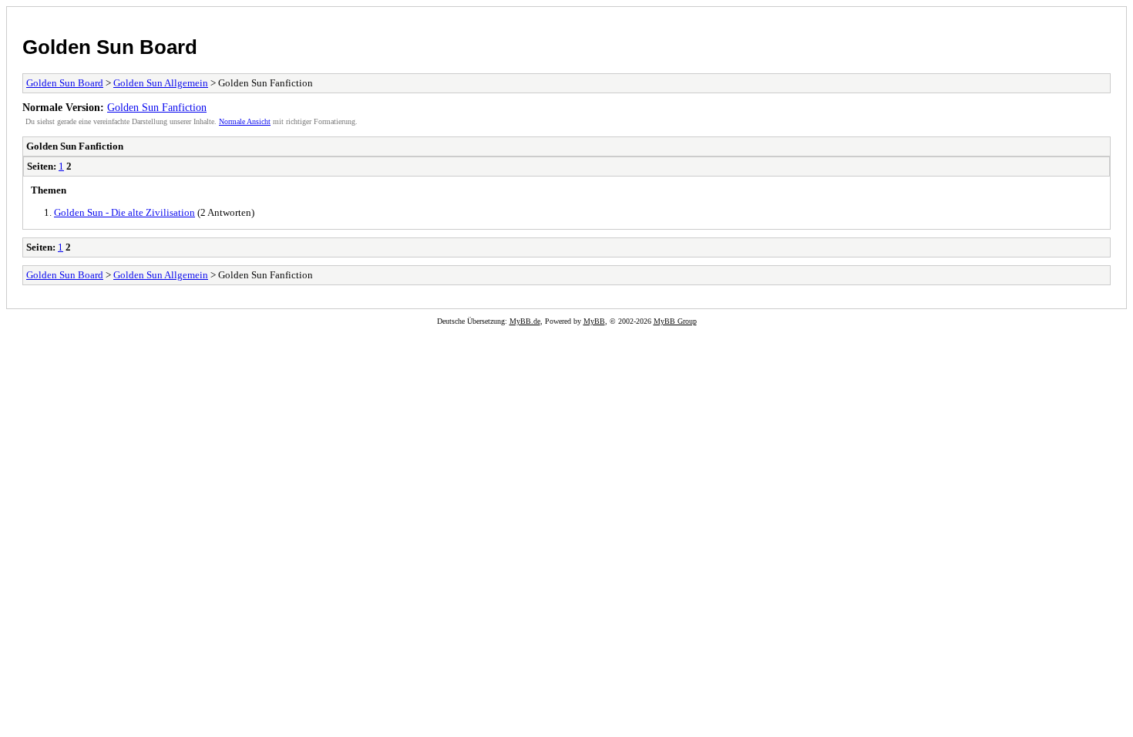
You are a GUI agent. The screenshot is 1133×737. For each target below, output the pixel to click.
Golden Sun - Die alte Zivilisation (124, 212)
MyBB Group (675, 321)
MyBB (594, 321)
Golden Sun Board (109, 47)
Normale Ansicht (245, 121)
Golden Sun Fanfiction (157, 107)
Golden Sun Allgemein (160, 83)
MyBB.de (524, 321)
